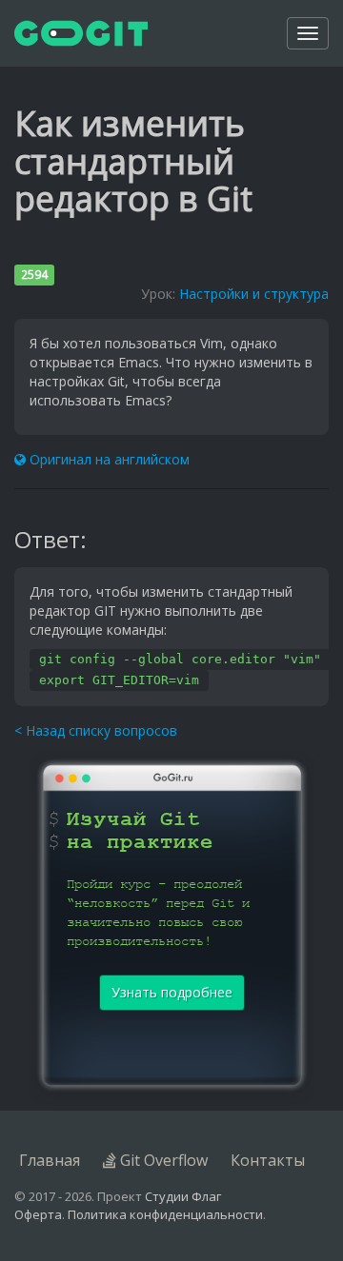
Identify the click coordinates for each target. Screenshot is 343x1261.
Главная (49, 1160)
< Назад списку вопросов (95, 730)
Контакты (268, 1160)
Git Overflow (162, 1160)
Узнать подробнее (171, 992)
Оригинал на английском (108, 459)
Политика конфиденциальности (165, 1214)
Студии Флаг (183, 1196)
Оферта (38, 1214)
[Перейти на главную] (81, 33)
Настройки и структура (254, 294)
